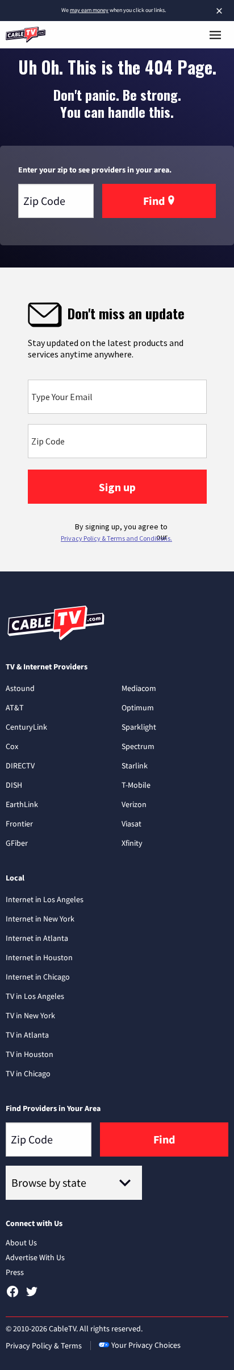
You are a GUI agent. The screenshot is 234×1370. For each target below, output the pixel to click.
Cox (12, 746)
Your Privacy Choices (146, 1345)
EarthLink (22, 804)
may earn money (89, 10)
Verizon (134, 804)
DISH (14, 785)
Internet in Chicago (38, 977)
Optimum (138, 707)
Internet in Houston (39, 957)
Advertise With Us (35, 1257)
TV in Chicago (28, 1073)
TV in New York (30, 1015)
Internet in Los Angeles (44, 899)
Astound (20, 688)
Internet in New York (40, 919)
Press (15, 1272)
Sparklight (139, 727)
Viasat (131, 823)
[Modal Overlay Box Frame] (117, 419)
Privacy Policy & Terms (44, 1345)
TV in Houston (29, 1054)
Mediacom (139, 688)
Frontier (19, 823)
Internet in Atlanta (37, 938)
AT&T (15, 707)
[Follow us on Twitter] (32, 1295)
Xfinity (132, 843)
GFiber (17, 843)
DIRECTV (20, 765)
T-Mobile (136, 785)
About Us (21, 1242)
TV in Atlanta (27, 1035)
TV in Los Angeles (35, 996)
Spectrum (138, 746)
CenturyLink (26, 727)
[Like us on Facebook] (12, 1295)
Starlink (135, 765)
